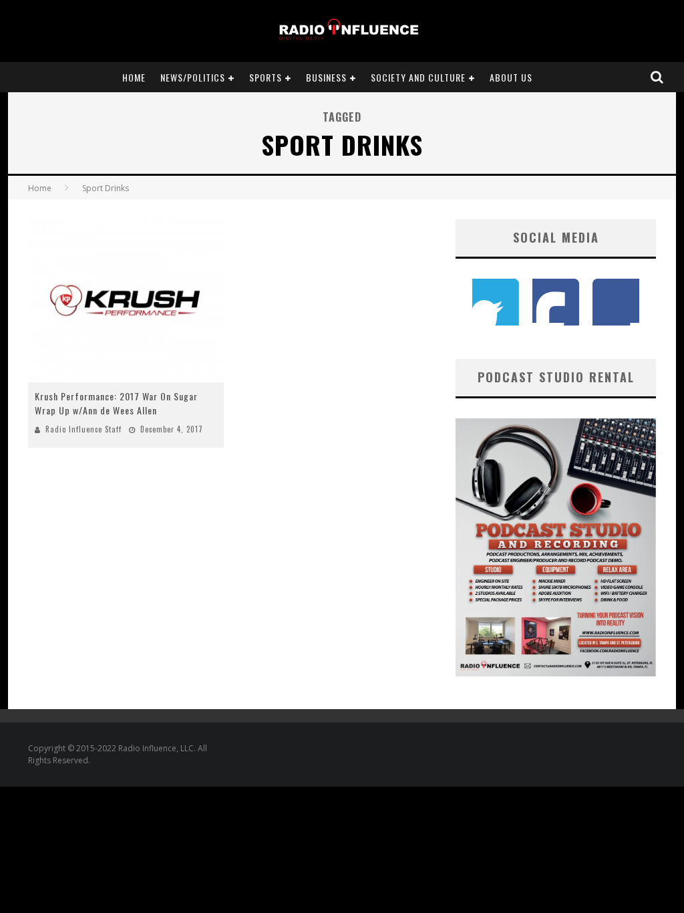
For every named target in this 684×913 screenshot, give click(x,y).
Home (134, 77)
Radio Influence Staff (83, 429)
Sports (265, 77)
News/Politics (192, 77)
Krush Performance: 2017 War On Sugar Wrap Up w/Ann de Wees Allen (116, 403)
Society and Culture (418, 77)
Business (326, 77)
